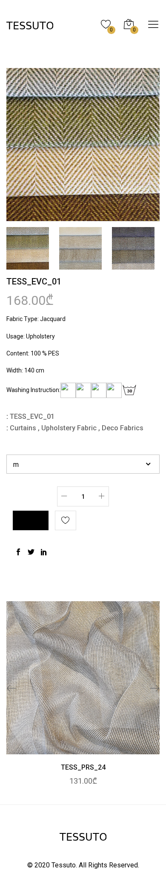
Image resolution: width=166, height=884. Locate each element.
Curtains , (25, 428)
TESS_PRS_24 (83, 767)
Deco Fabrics (122, 428)
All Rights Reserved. (109, 865)
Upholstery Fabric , (70, 428)
